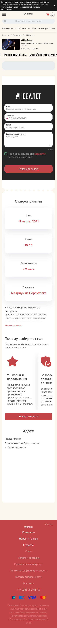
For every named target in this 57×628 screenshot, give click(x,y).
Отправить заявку (28, 168)
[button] (7, 118)
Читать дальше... (14, 325)
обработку (40, 153)
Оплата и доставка (28, 557)
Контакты (28, 583)
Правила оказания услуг (28, 564)
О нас (28, 551)
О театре (28, 545)
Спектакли (24, 28)
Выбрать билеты (28, 416)
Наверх (49, 524)
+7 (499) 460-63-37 (15, 447)
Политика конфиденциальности (28, 570)
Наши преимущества (15, 54)
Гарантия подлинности (28, 577)
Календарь (7, 28)
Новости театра (40, 28)
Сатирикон (28, 13)
